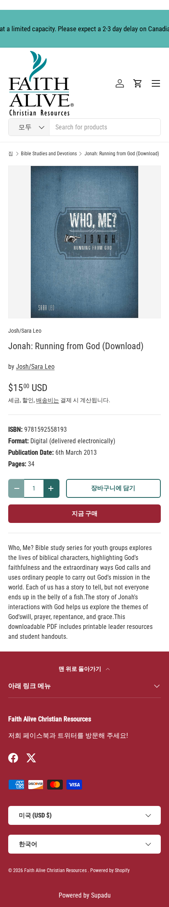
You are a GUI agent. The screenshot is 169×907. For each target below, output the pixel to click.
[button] (138, 83)
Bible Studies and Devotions (49, 153)
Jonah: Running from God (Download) (121, 153)
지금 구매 (85, 513)
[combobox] (84, 127)
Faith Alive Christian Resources (55, 870)
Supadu (101, 895)
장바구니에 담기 (113, 488)
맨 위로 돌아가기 (81, 668)
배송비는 (47, 400)
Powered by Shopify (110, 870)
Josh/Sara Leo (24, 330)
